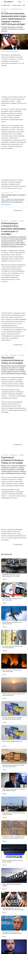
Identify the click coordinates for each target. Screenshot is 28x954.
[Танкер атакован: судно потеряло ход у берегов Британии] (14, 689)
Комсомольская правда (16, 9)
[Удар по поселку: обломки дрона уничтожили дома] (14, 665)
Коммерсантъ (14, 220)
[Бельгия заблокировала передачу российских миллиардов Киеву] (14, 712)
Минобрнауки (13, 261)
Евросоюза (20, 129)
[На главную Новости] (9, 2)
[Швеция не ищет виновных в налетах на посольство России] (14, 760)
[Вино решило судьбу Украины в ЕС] (14, 736)
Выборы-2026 (6, 5)
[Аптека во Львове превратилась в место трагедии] (14, 593)
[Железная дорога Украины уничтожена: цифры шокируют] (14, 808)
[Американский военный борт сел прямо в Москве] (14, 617)
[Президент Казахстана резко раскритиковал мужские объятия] (14, 927)
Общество (3, 11)
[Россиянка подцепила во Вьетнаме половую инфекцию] (14, 641)
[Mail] (5, 2)
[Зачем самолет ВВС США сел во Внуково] (14, 879)
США (19, 63)
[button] (14, 42)
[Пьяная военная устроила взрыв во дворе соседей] (14, 855)
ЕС (17, 188)
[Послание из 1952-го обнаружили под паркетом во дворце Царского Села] (14, 831)
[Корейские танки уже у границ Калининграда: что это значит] (14, 569)
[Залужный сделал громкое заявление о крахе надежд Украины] (14, 784)
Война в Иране (17, 5)
